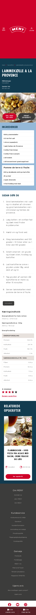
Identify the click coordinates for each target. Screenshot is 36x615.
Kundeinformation (18, 525)
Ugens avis (18, 594)
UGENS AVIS (10, 612)
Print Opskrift (26, 116)
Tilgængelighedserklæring (18, 537)
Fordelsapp (18, 560)
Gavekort (18, 521)
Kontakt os (18, 495)
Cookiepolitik (18, 541)
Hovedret (8, 303)
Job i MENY (18, 499)
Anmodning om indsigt (18, 529)
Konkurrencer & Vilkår (18, 517)
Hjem (3, 65)
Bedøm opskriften (9, 396)
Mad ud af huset (18, 568)
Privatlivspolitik (18, 533)
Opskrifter (10, 65)
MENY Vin (18, 564)
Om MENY (18, 503)
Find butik (18, 556)
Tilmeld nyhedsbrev (18, 571)
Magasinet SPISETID (18, 575)
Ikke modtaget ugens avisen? (18, 590)
